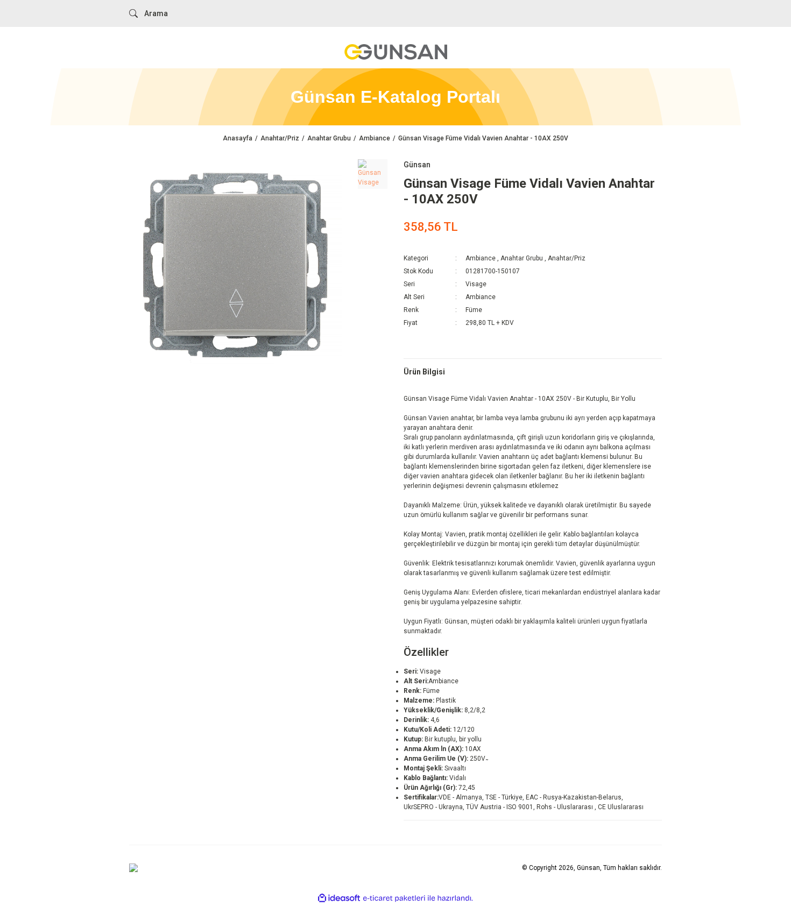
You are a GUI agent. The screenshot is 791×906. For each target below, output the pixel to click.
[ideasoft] (339, 898)
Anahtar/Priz (566, 258)
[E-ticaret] (394, 898)
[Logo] (395, 51)
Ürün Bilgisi (424, 371)
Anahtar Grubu (521, 258)
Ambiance (480, 258)
